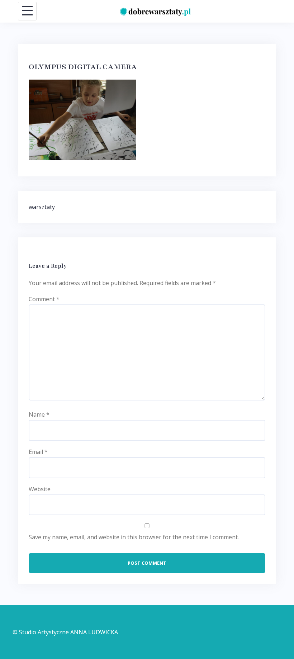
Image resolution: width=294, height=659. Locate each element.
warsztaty (42, 207)
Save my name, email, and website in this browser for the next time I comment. (134, 537)
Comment (44, 299)
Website (40, 489)
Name (39, 414)
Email (38, 452)
